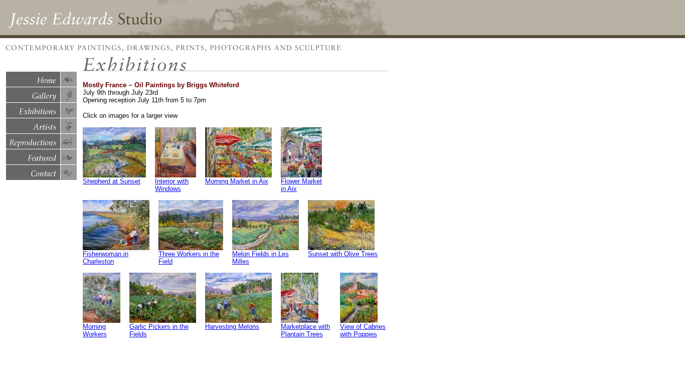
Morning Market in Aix (236, 181)
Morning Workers (95, 330)
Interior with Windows (172, 184)
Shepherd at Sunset (111, 181)
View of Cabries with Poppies (363, 330)
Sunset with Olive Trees (343, 254)
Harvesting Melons (232, 326)
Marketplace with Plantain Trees (305, 330)
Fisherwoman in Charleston (105, 257)
